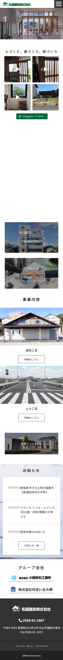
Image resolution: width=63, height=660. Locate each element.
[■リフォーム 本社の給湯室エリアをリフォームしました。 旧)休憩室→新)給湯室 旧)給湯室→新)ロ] (17, 97)
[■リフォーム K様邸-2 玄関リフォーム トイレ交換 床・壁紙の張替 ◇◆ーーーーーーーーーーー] (17, 69)
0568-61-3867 (33, 620)
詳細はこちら (31, 241)
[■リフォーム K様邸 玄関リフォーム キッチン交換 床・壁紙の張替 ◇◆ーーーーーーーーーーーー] (45, 69)
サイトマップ (42, 646)
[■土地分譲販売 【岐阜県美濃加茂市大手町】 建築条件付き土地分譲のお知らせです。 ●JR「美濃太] (45, 97)
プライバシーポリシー (24, 646)
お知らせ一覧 (31, 545)
